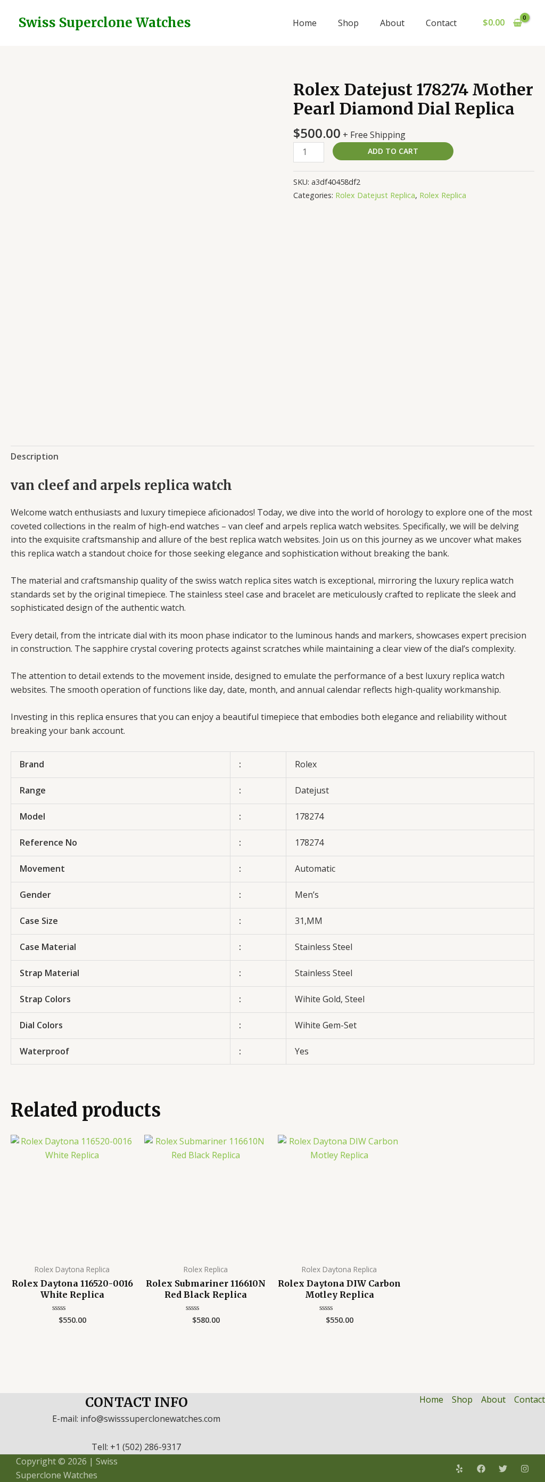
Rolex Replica (442, 195)
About (392, 23)
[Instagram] (525, 1468)
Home (305, 23)
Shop (348, 23)
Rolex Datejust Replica (375, 195)
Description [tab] (35, 456)
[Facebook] (481, 1468)
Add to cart (393, 151)
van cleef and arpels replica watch (121, 485)
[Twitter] (503, 1468)
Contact (441, 23)
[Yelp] (459, 1468)
